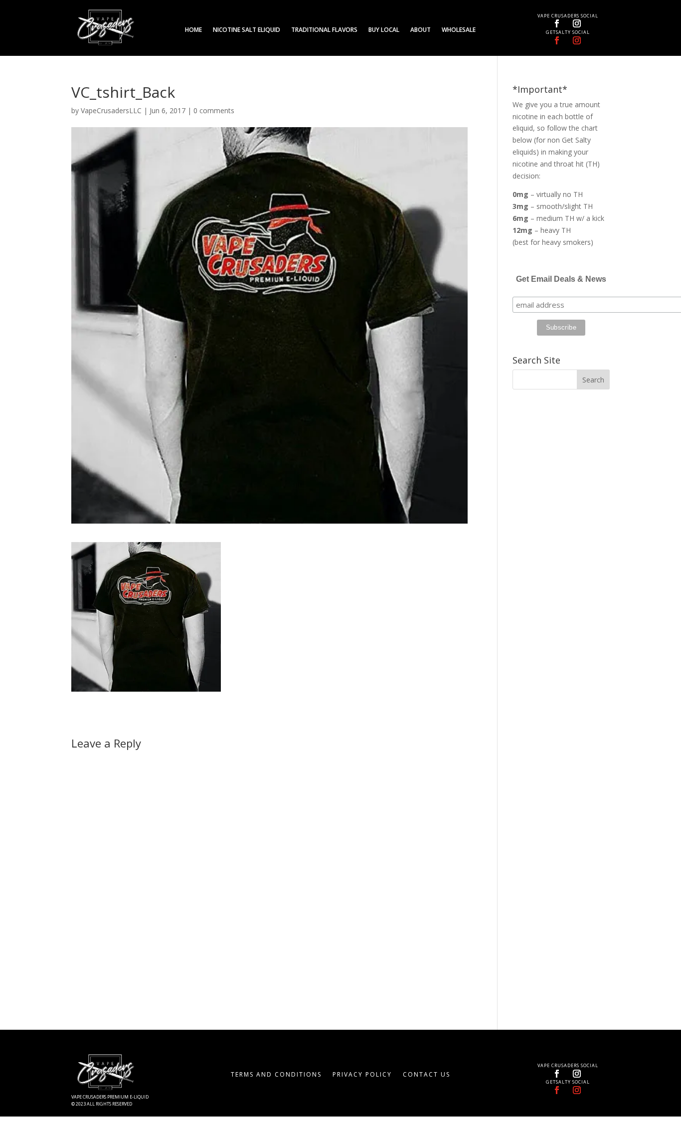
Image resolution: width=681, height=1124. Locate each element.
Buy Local (383, 30)
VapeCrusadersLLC (111, 110)
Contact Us (426, 1075)
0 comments (213, 110)
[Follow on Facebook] (557, 23)
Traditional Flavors (324, 30)
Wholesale (459, 30)
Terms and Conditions (276, 1075)
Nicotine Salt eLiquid (246, 30)
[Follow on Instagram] (577, 23)
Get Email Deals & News (561, 279)
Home (193, 30)
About (420, 30)
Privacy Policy (362, 1075)
